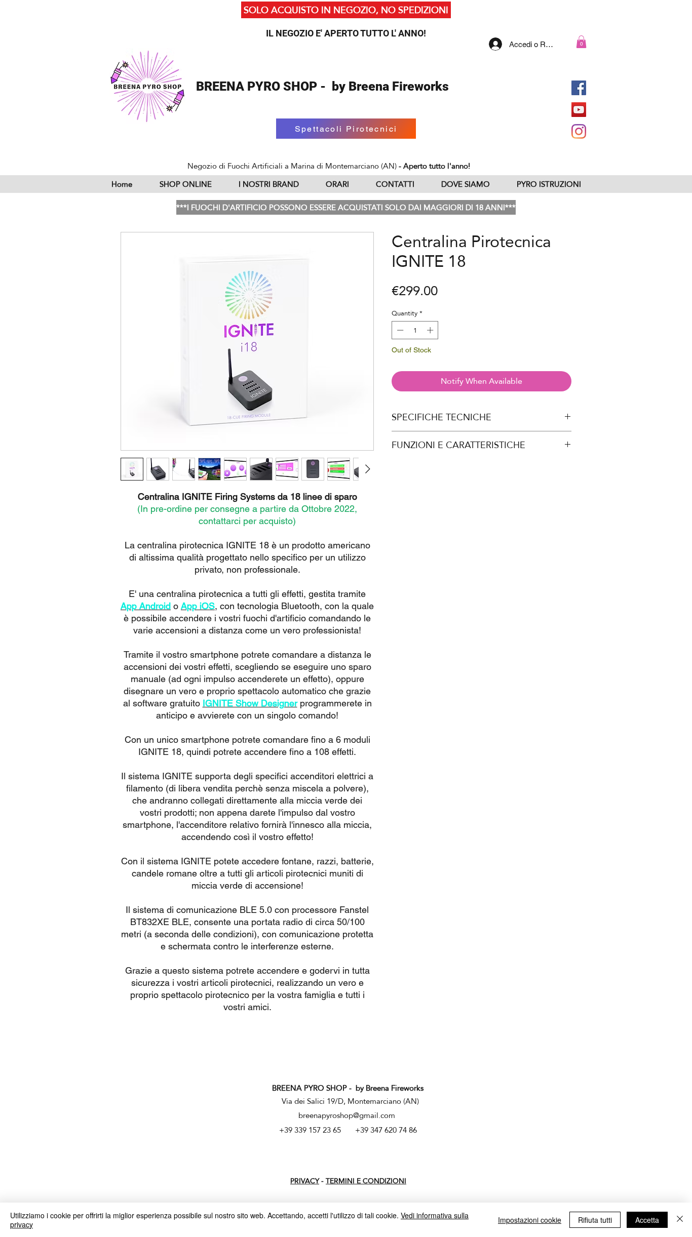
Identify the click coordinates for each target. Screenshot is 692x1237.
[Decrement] (399, 330)
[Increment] (431, 330)
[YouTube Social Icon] (578, 109)
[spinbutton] (415, 330)
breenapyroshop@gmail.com (346, 1115)
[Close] (680, 1220)
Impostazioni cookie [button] (529, 1220)
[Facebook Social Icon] (578, 88)
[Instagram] (578, 131)
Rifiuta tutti (595, 1220)
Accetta (647, 1220)
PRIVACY (304, 1180)
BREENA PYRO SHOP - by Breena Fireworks (322, 86)
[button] (581, 41)
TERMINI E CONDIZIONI (366, 1180)
